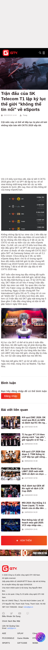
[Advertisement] (24, 24)
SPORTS (6, 643)
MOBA (35, 643)
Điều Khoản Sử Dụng (11, 616)
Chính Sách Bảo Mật (11, 621)
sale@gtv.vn (11, 628)
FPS (34, 638)
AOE (4, 633)
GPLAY (20, 633)
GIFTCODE (22, 643)
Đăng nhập (10, 396)
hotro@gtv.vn (28, 607)
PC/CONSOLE (8, 638)
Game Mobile (23, 638)
